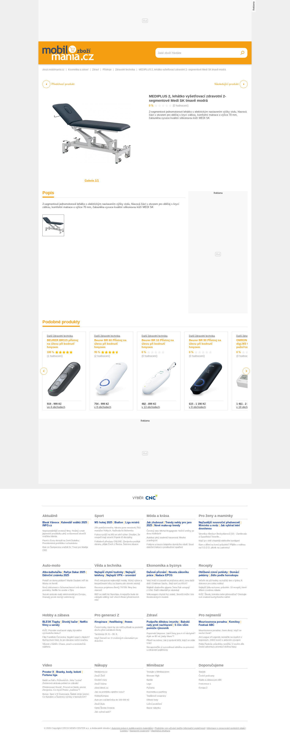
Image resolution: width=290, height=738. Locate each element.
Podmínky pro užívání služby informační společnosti (180, 728)
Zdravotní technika (125, 69)
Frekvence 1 (205, 684)
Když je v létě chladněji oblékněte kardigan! (219, 540)
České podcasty (206, 676)
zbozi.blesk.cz (101, 688)
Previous (43, 371)
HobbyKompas (101, 696)
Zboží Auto (99, 704)
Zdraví (95, 69)
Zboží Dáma (100, 684)
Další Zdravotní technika (60, 336)
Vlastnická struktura (160, 731)
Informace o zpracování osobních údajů (226, 728)
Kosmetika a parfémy (157, 692)
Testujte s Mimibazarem (158, 672)
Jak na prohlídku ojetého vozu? (109, 692)
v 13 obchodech (151, 407)
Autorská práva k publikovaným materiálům (132, 728)
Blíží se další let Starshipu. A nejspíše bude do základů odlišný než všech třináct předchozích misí (116, 597)
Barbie (150, 680)
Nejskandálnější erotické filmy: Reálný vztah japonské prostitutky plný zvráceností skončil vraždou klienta (64, 534)
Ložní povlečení (154, 704)
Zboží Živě (99, 676)
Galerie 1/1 (92, 180)
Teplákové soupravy (156, 696)
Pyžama (150, 688)
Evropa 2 (203, 688)
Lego (149, 684)
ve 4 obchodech (56, 407)
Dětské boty (152, 700)
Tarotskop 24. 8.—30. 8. (106, 634)
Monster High (153, 676)
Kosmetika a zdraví (78, 69)
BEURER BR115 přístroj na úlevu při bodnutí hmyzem (62, 344)
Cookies (124, 731)
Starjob (202, 672)
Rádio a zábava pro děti (210, 680)
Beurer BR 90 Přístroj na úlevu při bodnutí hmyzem (205, 344)
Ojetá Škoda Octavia (104, 708)
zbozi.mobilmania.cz (53, 69)
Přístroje (107, 69)
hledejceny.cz (101, 672)
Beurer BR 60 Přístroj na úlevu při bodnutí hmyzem (110, 344)
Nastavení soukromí (139, 731)
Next (246, 371)
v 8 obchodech (102, 407)
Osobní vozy (100, 680)
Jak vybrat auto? (102, 712)
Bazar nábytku (154, 708)
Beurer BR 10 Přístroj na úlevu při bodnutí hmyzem (158, 344)
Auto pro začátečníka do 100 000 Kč (111, 700)
